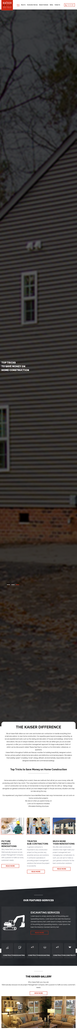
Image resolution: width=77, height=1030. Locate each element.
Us (23, 4)
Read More (10, 866)
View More (38, 993)
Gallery (51, 4)
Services (32, 4)
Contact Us (57, 4)
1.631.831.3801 (70, 5)
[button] (8, 584)
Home (18, 4)
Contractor (43, 4)
